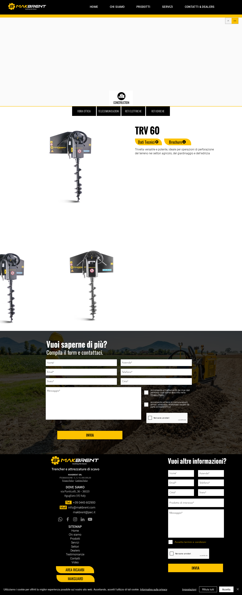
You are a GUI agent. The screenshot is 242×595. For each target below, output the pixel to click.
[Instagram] (75, 519)
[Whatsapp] (60, 519)
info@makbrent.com (81, 507)
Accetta (226, 589)
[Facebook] (67, 519)
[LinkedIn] (82, 519)
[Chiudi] (238, 589)
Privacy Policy (68, 480)
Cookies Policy (81, 480)
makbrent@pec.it (84, 512)
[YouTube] (90, 519)
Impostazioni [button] (189, 589)
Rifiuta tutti (208, 589)
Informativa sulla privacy (153, 589)
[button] (139, 6)
